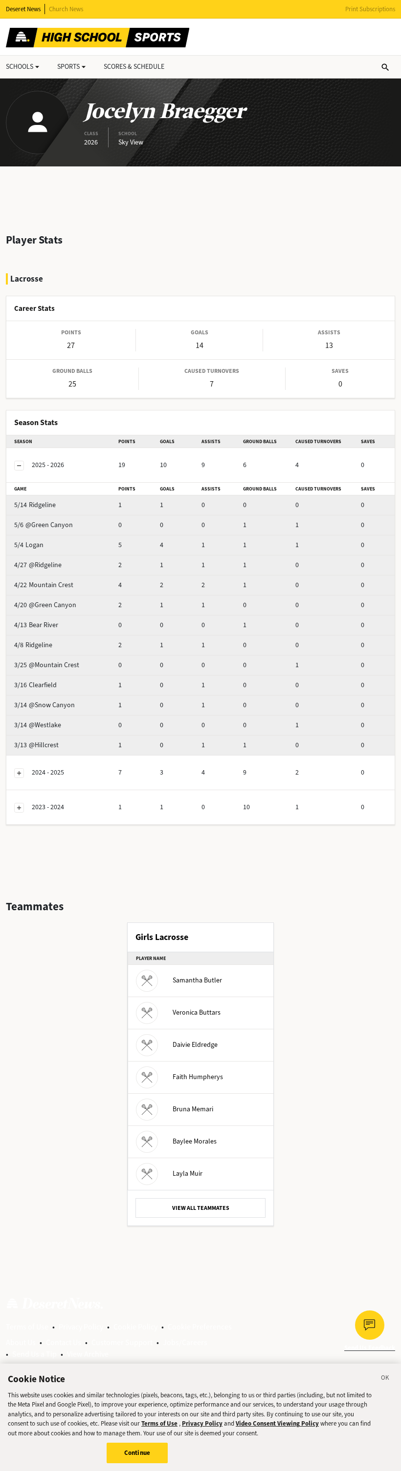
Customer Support (122, 1342)
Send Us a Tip (34, 1354)
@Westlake (37, 725)
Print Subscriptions (370, 9)
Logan (29, 545)
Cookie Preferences (200, 1327)
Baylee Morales (195, 1140)
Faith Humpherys (198, 1076)
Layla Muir (187, 1173)
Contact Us (63, 1342)
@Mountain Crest (46, 665)
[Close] (385, 1379)
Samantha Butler (197, 979)
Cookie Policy (135, 1327)
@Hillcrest (36, 745)
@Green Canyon (43, 525)
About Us (21, 1342)
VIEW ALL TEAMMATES (200, 1208)
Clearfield (35, 685)
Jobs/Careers (185, 1342)
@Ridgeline (38, 565)
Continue (137, 1453)
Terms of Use (27, 1327)
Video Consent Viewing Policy (277, 1423)
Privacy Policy (81, 1327)
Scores (134, 66)
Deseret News (23, 9)
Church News (66, 9)
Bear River (36, 625)
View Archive (88, 1354)
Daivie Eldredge (195, 1044)
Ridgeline (35, 505)
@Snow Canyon (44, 705)
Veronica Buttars (197, 1012)
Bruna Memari (193, 1108)
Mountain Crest (43, 585)
